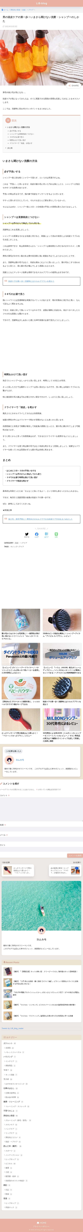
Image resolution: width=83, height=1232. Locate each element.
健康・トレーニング (13, 1102)
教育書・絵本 (12, 1176)
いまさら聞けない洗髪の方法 (18, 127)
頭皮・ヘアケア (21, 543)
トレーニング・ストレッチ (17, 1106)
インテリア (11, 1061)
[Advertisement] (41, 347)
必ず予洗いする (15, 131)
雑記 (6, 1185)
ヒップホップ (12, 1159)
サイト (3, 845)
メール (4, 835)
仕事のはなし (10, 1088)
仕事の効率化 (12, 1093)
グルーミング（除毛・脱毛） (18, 1120)
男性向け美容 (10, 1116)
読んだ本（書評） (12, 1146)
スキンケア (11, 1125)
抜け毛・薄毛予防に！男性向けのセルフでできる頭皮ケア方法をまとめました (40, 519)
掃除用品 (10, 1066)
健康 (8, 1168)
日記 (8, 1190)
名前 (3, 825)
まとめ (10, 148)
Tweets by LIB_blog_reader (13, 1028)
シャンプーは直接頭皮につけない (22, 134)
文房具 (10, 1048)
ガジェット (9, 1043)
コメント (5, 795)
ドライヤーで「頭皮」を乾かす (21, 143)
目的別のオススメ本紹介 (16, 1181)
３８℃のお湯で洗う (17, 137)
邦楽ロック (11, 1207)
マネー (7, 1070)
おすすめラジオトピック (16, 1084)
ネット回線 (11, 1075)
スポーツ (10, 1151)
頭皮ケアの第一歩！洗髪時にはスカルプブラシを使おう (31, 281)
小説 (8, 1172)
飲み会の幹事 (12, 1097)
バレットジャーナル (15, 1052)
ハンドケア (11, 1129)
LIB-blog (41, 3)
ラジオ (7, 1079)
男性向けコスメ (13, 1137)
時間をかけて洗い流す (18, 140)
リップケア (11, 1133)
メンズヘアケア (18, 546)
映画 (8, 1194)
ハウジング (9, 1057)
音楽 (6, 1198)
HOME (42, 1222)
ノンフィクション (14, 1155)
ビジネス (10, 1164)
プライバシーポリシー (41, 1226)
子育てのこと (10, 1111)
